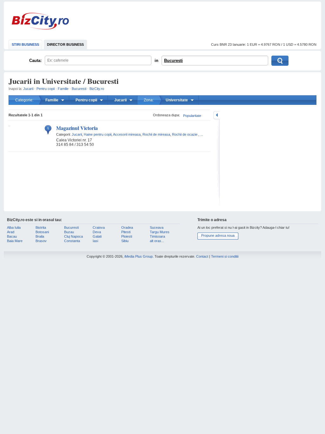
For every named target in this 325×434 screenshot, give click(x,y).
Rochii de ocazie (184, 134)
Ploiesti (126, 236)
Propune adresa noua (218, 235)
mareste (216, 115)
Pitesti (125, 232)
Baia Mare (15, 241)
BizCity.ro (40, 21)
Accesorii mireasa (127, 134)
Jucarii (28, 89)
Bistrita (41, 227)
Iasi (95, 241)
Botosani (42, 232)
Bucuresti (173, 60)
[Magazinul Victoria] (9, 125)
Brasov (41, 241)
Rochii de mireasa (156, 134)
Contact (202, 256)
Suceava (156, 227)
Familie (63, 89)
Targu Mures (159, 232)
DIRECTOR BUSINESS (65, 44)
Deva (97, 232)
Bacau (12, 236)
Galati (97, 236)
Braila (40, 236)
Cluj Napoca (73, 236)
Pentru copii (45, 89)
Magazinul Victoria (77, 128)
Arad (10, 232)
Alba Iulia (14, 227)
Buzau (69, 232)
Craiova (99, 227)
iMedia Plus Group (138, 256)
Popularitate (192, 116)
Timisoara (157, 236)
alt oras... (157, 241)
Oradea (127, 227)
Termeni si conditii (224, 256)
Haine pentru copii (97, 134)
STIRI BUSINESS (25, 44)
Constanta (72, 241)
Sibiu (125, 241)
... (201, 134)
